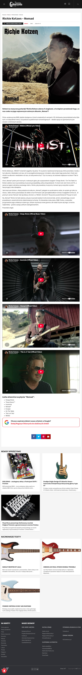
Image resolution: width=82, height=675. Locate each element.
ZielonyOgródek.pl (26, 640)
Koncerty (3, 636)
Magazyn (3, 652)
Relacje (3, 638)
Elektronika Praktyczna (48, 651)
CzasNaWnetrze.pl (26, 642)
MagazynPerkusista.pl (47, 635)
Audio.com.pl (45, 631)
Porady (3, 650)
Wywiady (3, 641)
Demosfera (4, 645)
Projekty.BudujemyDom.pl (28, 633)
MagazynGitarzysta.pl (47, 633)
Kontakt (3, 654)
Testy (2, 632)
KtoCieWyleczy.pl (67, 639)
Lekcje (3, 647)
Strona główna (5, 627)
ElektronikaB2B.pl (46, 646)
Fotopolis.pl (66, 631)
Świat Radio (45, 655)
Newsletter (4, 656)
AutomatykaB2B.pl (47, 648)
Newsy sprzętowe (5, 629)
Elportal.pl (44, 653)
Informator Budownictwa (28, 638)
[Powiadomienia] (4, 670)
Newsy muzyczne (5, 634)
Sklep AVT (63, 668)
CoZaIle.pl (24, 635)
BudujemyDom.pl (26, 631)
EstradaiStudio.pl (46, 638)
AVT (77, 668)
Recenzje (3, 643)
